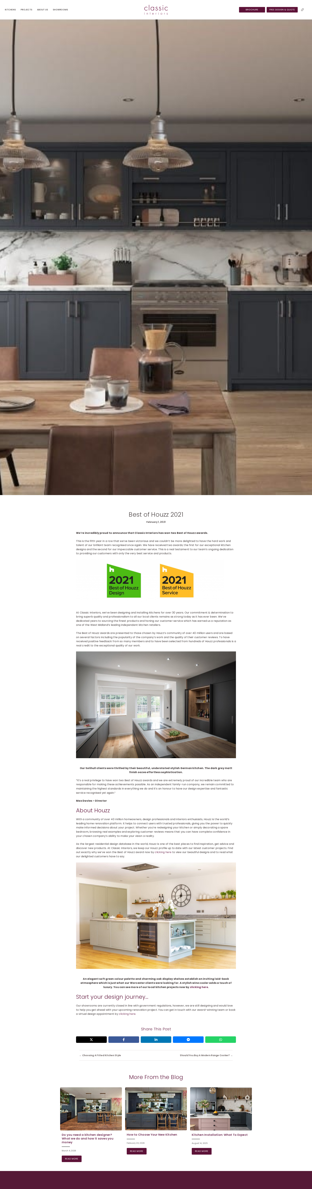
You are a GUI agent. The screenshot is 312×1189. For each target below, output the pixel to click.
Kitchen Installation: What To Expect (220, 1135)
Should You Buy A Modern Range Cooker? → (206, 1055)
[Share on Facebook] (123, 1039)
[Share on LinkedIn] (156, 1039)
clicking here (163, 852)
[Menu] (302, 9)
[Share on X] (91, 1039)
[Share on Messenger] (188, 1039)
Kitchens (10, 9)
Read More (73, 1158)
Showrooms (60, 9)
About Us (42, 9)
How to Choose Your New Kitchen (152, 1135)
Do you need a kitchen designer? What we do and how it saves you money (87, 1138)
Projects (26, 9)
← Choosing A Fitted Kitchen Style (100, 1055)
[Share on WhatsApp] (220, 1039)
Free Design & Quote (282, 9)
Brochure (252, 9)
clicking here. (127, 1014)
